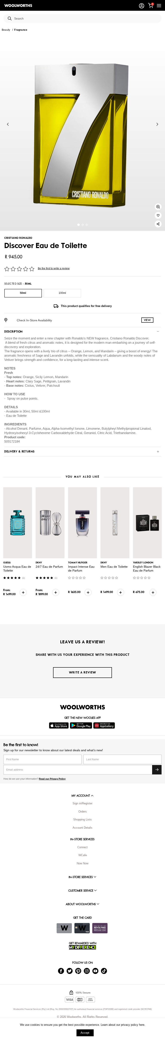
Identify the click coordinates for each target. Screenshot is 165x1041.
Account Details (82, 827)
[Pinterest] (78, 970)
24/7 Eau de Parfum (49, 566)
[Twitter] (70, 970)
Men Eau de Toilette (114, 566)
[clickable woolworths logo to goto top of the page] (82, 707)
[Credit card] (82, 928)
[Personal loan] (100, 928)
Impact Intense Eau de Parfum (81, 568)
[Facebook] (61, 970)
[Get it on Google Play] (81, 725)
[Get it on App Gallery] (104, 725)
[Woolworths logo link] (18, 5)
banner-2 (87, 225)
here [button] (141, 1024)
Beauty (6, 29)
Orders (82, 811)
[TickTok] (104, 970)
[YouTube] (95, 970)
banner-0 (78, 225)
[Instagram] (87, 970)
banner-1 (82, 225)
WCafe (82, 855)
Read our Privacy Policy (52, 778)
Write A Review (82, 672)
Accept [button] (85, 1032)
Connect (82, 847)
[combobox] (86, 18)
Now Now (82, 863)
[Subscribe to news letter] (157, 769)
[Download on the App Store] (59, 725)
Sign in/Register (82, 803)
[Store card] (64, 928)
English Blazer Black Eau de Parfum (146, 568)
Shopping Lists (82, 819)
